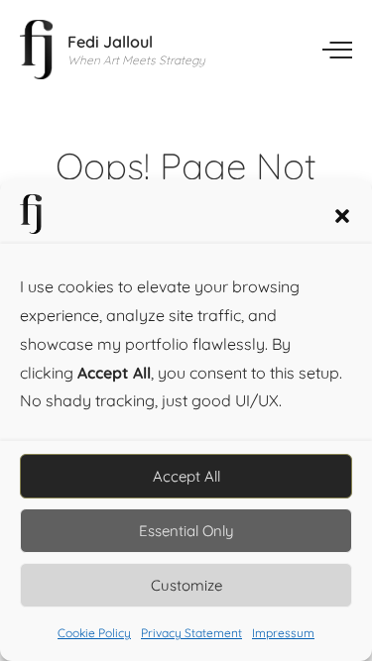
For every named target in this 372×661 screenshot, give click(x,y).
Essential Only (186, 530)
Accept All (186, 476)
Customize (186, 585)
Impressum (283, 632)
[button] (342, 214)
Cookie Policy (94, 632)
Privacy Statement (191, 632)
